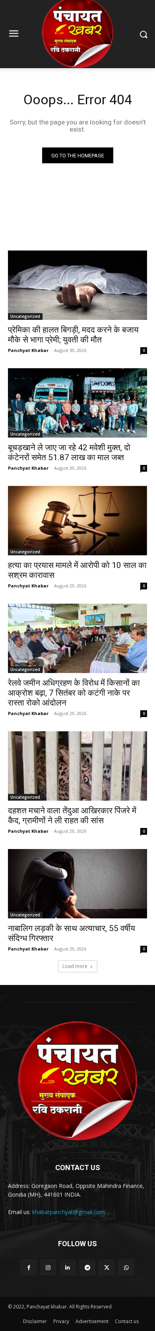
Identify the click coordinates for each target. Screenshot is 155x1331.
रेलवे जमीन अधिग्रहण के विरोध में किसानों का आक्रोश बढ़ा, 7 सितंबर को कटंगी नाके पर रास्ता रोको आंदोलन (74, 693)
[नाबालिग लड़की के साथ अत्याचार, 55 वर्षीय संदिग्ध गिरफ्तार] (77, 883)
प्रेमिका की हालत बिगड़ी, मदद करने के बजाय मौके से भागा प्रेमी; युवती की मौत (73, 334)
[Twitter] (106, 1267)
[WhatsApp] (126, 1267)
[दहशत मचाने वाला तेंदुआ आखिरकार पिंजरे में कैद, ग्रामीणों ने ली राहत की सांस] (77, 766)
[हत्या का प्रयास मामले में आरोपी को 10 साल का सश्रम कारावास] (77, 520)
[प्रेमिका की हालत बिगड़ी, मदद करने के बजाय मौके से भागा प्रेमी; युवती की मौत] (77, 285)
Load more (74, 966)
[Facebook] (28, 1267)
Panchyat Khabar (28, 350)
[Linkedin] (68, 1267)
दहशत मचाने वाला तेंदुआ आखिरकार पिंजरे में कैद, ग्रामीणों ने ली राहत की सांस (72, 815)
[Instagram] (48, 1267)
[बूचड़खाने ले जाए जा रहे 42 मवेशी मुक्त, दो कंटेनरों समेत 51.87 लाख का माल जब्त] (77, 403)
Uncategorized (25, 316)
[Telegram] (87, 1267)
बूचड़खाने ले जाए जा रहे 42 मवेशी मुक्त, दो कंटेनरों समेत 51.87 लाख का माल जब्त (69, 452)
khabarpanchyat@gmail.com (68, 1212)
